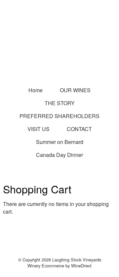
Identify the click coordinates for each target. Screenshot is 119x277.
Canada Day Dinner (59, 155)
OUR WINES (75, 90)
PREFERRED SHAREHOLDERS (59, 116)
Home (35, 90)
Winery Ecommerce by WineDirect (59, 265)
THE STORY (60, 103)
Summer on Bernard (59, 142)
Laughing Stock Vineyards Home (59, 50)
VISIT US (38, 129)
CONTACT (79, 129)
